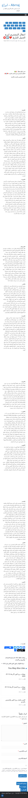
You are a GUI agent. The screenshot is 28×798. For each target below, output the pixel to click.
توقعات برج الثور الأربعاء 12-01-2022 (15, 675)
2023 (24, 22)
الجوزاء (16, 25)
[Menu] (26, 15)
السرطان (23, 28)
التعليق (24, 723)
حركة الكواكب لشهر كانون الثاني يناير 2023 (13, 663)
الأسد (7, 22)
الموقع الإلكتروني (22, 758)
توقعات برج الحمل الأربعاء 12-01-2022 (15, 688)
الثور (24, 25)
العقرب (14, 28)
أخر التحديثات (15, 22)
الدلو (5, 25)
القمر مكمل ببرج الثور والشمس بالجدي (15, 701)
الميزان (6, 28)
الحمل (12, 25)
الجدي (20, 25)
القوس (10, 28)
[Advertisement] (14, 56)
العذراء (19, 28)
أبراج (20, 22)
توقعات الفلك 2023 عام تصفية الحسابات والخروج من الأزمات (15, 659)
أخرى (10, 22)
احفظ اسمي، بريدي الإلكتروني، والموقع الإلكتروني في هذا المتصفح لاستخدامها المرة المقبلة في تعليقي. (14, 770)
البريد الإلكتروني (22, 751)
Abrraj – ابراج (11, 5)
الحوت (8, 25)
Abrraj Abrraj (13, 40)
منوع (24, 31)
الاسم (25, 744)
